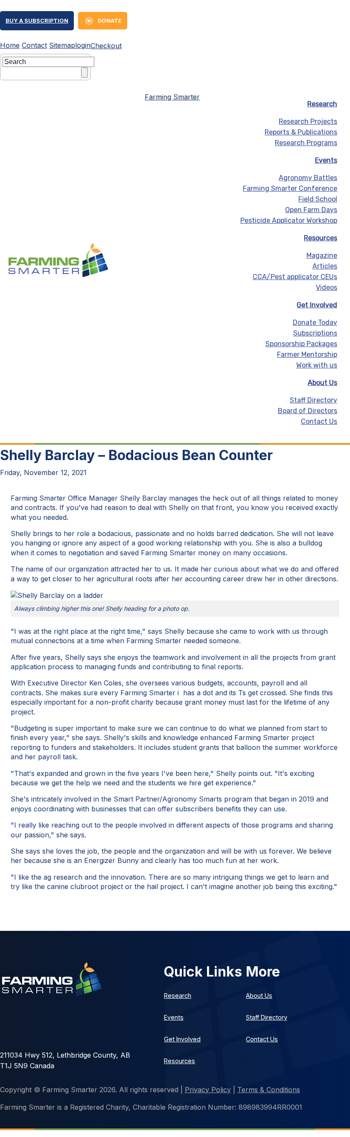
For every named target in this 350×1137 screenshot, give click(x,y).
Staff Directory (313, 400)
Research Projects (308, 121)
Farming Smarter (172, 97)
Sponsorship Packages (301, 344)
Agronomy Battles (308, 178)
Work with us (316, 365)
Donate (110, 20)
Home (10, 45)
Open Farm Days (311, 210)
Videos (326, 287)
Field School (317, 199)
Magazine (321, 255)
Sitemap (62, 45)
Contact (34, 45)
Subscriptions (315, 333)
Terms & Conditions (268, 1089)
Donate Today (315, 322)
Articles (324, 266)
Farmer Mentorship (307, 354)
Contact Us (319, 421)
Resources (320, 238)
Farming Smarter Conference (290, 188)
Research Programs (306, 143)
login (82, 45)
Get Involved (317, 305)
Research (322, 104)
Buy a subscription (37, 20)
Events (326, 160)
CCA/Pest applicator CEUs (295, 277)
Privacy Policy (208, 1089)
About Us (322, 383)
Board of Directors (307, 411)
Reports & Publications (301, 132)
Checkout (106, 45)
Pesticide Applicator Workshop (288, 220)
